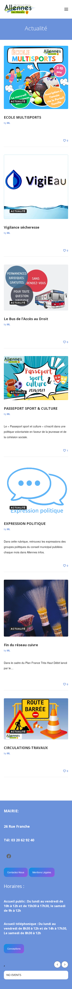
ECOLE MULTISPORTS (22, 117)
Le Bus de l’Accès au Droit (26, 318)
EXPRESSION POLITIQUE (25, 523)
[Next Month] (64, 964)
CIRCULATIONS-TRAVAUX (26, 747)
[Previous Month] (57, 964)
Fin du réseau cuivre (21, 645)
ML (8, 123)
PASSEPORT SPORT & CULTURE (31, 408)
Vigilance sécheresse (21, 227)
